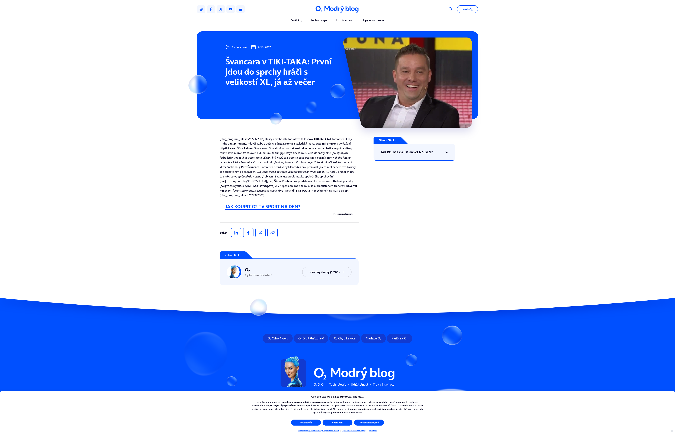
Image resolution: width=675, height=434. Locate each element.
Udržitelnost (345, 20)
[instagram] (201, 9)
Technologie (318, 20)
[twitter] (221, 9)
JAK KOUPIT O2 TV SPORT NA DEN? (262, 206)
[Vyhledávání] (450, 9)
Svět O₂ (296, 20)
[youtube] (230, 9)
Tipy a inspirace (373, 20)
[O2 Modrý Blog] (337, 9)
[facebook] (211, 9)
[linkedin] (240, 9)
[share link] (272, 232)
